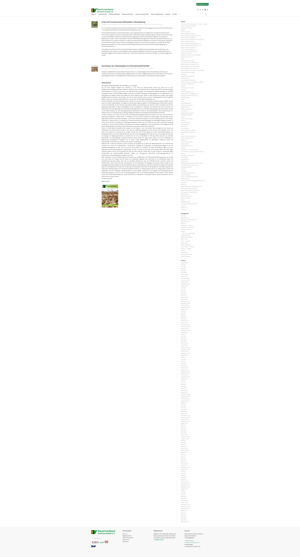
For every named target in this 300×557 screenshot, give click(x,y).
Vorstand (183, 182)
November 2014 (185, 506)
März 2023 (184, 342)
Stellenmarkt (184, 161)
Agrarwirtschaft (185, 221)
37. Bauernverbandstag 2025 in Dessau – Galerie (194, 24)
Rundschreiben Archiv (187, 145)
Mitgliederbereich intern (187, 113)
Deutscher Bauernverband (188, 72)
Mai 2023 (183, 338)
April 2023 (184, 340)
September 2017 (185, 450)
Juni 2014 (183, 514)
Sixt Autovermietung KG (187, 155)
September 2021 (185, 377)
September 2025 (185, 284)
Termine (183, 250)
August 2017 (184, 452)
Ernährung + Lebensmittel (131, 24)
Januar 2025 (184, 299)
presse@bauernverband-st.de (192, 546)
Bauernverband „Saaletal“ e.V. (189, 37)
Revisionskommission (187, 142)
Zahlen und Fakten (186, 198)
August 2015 (184, 489)
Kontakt (183, 205)
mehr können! (185, 111)
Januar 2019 (184, 434)
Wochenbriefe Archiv (186, 196)
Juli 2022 (183, 357)
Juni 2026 (183, 266)
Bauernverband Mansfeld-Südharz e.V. (191, 45)
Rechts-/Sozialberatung (187, 138)
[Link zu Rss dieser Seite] (207, 10)
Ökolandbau (184, 243)
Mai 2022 (183, 361)
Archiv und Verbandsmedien (188, 26)
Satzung (183, 147)
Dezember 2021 (185, 371)
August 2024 (184, 309)
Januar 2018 (184, 448)
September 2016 (185, 467)
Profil (182, 134)
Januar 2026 (184, 276)
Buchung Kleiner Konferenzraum (189, 64)
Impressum (184, 209)
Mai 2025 (183, 292)
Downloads (184, 74)
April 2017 (184, 460)
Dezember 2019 (185, 415)
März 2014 (184, 520)
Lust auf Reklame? (186, 103)
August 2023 (184, 332)
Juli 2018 (183, 440)
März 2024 (184, 319)
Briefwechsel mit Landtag (188, 60)
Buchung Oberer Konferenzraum (190, 68)
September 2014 (185, 508)
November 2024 (185, 303)
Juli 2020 (183, 404)
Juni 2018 (183, 442)
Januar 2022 (184, 369)
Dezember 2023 (185, 324)
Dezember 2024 (185, 301)
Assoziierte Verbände (186, 28)
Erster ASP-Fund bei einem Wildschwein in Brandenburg (123, 22)
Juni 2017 (183, 456)
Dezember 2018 (185, 436)
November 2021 (185, 373)
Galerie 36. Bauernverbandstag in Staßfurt (192, 82)
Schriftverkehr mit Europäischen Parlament (192, 151)
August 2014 (184, 510)
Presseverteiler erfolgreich (188, 132)
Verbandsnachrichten (141, 68)
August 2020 (184, 402)
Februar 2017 (184, 464)
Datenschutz (184, 207)
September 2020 (185, 400)
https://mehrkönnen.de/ (187, 88)
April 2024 (184, 317)
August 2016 (184, 469)
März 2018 (184, 446)
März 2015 (184, 498)
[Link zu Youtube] (205, 10)
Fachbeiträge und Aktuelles (188, 80)
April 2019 (184, 431)
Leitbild (183, 99)
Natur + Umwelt (185, 241)
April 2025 (184, 293)
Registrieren (184, 140)
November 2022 (185, 349)
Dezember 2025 (185, 278)
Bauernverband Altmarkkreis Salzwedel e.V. (192, 39)
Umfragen (183, 171)
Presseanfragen (185, 124)
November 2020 (185, 396)
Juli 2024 (183, 311)
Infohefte (183, 90)
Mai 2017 (183, 458)
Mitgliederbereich (185, 202)
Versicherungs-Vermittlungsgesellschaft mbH (193, 180)
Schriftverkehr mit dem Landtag (189, 149)
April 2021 (184, 386)
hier (115, 75)
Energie (183, 231)
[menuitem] (94, 14)
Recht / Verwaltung (186, 245)
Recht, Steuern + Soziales (187, 247)
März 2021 (184, 388)
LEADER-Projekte (185, 97)
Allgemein (183, 223)
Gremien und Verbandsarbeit (189, 204)
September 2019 (185, 421)
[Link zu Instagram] (198, 10)
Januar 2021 (184, 392)
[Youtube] (97, 538)
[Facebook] (92, 538)
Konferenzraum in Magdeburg (189, 93)
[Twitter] (95, 538)
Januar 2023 (184, 346)
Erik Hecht (161, 24)
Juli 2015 (183, 491)
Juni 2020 (183, 406)
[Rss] (99, 538)
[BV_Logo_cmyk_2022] (138, 11)
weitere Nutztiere (185, 256)
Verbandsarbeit (185, 178)
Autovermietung (185, 31)
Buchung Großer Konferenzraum (190, 62)
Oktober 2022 (185, 351)
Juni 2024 (183, 313)
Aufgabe (183, 30)
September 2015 (185, 487)
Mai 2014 (183, 516)
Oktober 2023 (185, 328)
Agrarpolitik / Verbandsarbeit (119, 24)
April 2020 (184, 409)
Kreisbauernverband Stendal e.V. (189, 95)
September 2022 (185, 353)
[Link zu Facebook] (200, 10)
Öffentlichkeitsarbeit (186, 115)
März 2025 (184, 295)
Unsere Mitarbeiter (186, 175)
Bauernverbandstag (186, 53)
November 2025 (185, 280)
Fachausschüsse (185, 78)
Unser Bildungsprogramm (188, 173)
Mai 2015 (183, 494)
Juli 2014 (183, 512)
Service (183, 153)
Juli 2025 (183, 288)
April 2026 (184, 270)
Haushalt (183, 86)
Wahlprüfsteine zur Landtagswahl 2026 (191, 186)
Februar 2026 (184, 274)
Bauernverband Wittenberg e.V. (189, 51)
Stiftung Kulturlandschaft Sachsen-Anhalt (192, 163)
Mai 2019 (183, 429)
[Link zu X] (203, 10)
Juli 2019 (183, 425)
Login (182, 101)
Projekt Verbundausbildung (188, 136)
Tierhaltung (184, 252)
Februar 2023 (184, 344)
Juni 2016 (183, 473)
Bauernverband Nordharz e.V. (189, 47)
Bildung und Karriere (186, 57)
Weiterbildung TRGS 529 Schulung (190, 190)
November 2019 (185, 417)
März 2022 (184, 365)
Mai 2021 (183, 384)
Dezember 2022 (185, 348)
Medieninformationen (142, 24)
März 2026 (184, 272)
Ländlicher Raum (185, 235)
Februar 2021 (184, 390)
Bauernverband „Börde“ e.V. (188, 33)
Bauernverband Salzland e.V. (188, 49)
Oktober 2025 (185, 282)
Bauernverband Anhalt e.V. (188, 41)
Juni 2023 (183, 336)
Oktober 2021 (185, 375)
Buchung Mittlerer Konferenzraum (190, 66)
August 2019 (184, 423)
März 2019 (184, 433)
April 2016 (184, 477)
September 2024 (185, 307)
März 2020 (184, 411)
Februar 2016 (184, 481)
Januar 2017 (184, 465)
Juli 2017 (183, 454)
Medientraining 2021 (186, 109)
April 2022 (184, 363)
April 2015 (184, 496)
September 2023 (185, 330)
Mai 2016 (183, 475)
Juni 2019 (183, 427)
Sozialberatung (185, 159)
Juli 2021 (183, 380)
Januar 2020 (184, 413)
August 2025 (184, 286)
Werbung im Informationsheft (189, 192)
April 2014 (184, 518)
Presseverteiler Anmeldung (188, 130)
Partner (183, 117)
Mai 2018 (183, 444)
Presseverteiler (185, 128)
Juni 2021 (183, 382)
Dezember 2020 (185, 394)
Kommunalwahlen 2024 (187, 91)
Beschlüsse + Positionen (187, 227)
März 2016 (184, 479)
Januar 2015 (184, 502)
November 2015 (185, 485)
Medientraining (185, 107)
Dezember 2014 (185, 504)
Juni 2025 (183, 290)
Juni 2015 (183, 493)
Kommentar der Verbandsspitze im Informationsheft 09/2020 (125, 66)
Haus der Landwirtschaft (187, 84)
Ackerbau (183, 216)
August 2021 (184, 379)
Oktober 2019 (185, 419)
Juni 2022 (183, 359)
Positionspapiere (185, 122)
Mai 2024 (183, 315)
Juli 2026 (183, 264)
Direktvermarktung (186, 229)
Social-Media (184, 157)
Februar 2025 (184, 297)
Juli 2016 (183, 471)
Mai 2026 (183, 268)
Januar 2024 (184, 322)
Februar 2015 (184, 500)
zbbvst (182, 200)
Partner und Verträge (186, 118)
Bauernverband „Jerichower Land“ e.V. (191, 35)
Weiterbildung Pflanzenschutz (189, 188)
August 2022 (184, 355)
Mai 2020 (183, 407)
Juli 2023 (183, 334)
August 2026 (184, 263)
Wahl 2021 (184, 184)
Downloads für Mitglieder (188, 76)
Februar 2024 (184, 320)
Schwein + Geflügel (151, 24)
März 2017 (184, 462)
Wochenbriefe (184, 194)
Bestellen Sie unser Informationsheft (190, 55)
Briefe (182, 59)
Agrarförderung (185, 218)
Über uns (183, 169)
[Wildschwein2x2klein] (94, 24)
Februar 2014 (184, 521)
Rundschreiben (185, 144)
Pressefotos (184, 126)
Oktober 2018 (185, 438)
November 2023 (185, 326)
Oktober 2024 (185, 305)
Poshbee (183, 120)
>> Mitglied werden (159, 539)
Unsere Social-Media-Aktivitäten (189, 176)
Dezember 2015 (185, 483)
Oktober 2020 (185, 398)
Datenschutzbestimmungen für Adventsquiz (192, 70)
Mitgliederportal (203, 4)
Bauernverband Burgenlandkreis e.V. (191, 43)
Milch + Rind (184, 239)
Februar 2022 (184, 367)
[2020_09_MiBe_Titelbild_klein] (94, 68)
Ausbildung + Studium (187, 225)
